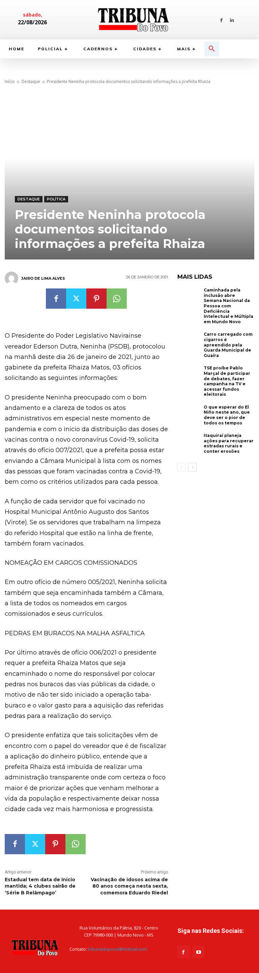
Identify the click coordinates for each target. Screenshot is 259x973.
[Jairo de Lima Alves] (12, 278)
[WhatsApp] (117, 298)
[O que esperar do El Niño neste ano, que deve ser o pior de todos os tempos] (188, 415)
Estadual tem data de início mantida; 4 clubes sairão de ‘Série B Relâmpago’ (40, 886)
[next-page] (192, 467)
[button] (211, 48)
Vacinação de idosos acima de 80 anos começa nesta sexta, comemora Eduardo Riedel (129, 886)
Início (10, 81)
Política (56, 199)
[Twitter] (76, 298)
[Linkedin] (231, 19)
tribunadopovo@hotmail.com (117, 949)
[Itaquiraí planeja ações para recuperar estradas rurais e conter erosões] (188, 443)
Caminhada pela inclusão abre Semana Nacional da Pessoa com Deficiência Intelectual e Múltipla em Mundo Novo (228, 305)
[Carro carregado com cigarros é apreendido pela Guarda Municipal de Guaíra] (188, 342)
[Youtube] (198, 952)
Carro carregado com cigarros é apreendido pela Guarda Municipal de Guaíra (228, 345)
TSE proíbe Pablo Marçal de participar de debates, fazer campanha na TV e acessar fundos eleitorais (227, 381)
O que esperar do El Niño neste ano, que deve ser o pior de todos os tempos (227, 415)
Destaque (31, 81)
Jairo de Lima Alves (43, 278)
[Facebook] (221, 19)
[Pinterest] (96, 298)
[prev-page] (181, 467)
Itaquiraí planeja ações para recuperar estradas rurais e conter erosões (229, 443)
